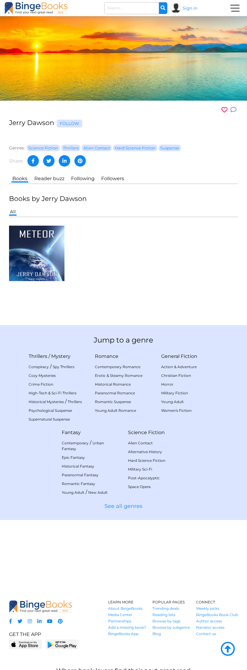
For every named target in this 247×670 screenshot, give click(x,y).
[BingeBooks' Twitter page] (19, 621)
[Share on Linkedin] (64, 161)
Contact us (206, 633)
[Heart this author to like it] (224, 110)
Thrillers (38, 356)
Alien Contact (140, 443)
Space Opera (139, 486)
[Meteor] (36, 253)
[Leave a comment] (233, 110)
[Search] (163, 8)
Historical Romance (113, 384)
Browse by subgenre (171, 627)
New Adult (98, 492)
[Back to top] (227, 649)
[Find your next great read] (36, 8)
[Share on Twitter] (49, 161)
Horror (167, 384)
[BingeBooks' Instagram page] (30, 621)
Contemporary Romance (117, 367)
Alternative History (145, 451)
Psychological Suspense (50, 410)
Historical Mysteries (46, 401)
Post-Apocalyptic (144, 478)
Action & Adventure (179, 367)
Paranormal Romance (115, 393)
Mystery (60, 356)
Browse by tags (166, 621)
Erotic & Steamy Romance (118, 375)
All (13, 211)
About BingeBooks (125, 608)
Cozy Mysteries (42, 375)
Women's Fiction (176, 410)
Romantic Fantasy (78, 483)
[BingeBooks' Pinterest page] (60, 621)
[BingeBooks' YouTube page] (49, 621)
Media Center (120, 614)
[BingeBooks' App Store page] (25, 645)
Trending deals (165, 608)
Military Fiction (174, 393)
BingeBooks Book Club (217, 614)
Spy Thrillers (63, 367)
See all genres (123, 506)
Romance (106, 356)
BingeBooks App (123, 633)
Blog (156, 633)
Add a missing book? (127, 627)
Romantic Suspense (113, 401)
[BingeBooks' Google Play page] (61, 644)
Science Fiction (146, 432)
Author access (209, 621)
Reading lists (163, 614)
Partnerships (119, 621)
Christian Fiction (176, 375)
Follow (69, 123)
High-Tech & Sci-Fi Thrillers (53, 393)
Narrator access (210, 627)
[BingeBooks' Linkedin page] (39, 621)
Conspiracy (39, 367)
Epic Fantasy (73, 457)
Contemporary (75, 443)
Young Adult (172, 401)
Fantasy (71, 432)
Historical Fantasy (78, 466)
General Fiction (179, 356)
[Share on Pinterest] (80, 161)
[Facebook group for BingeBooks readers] (10, 621)
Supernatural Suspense (49, 419)
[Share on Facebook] (33, 161)
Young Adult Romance (115, 410)
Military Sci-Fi (140, 469)
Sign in (190, 8)
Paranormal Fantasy (80, 475)
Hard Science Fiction (146, 460)
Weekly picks (207, 608)
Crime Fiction (41, 384)
